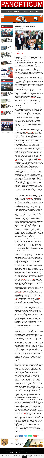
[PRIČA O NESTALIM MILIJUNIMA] (5, 100)
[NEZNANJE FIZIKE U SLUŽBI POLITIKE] (5, 112)
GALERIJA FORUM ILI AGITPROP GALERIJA (12, 105)
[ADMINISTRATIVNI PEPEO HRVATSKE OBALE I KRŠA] (5, 40)
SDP (22, 53)
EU (21, 11)
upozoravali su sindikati (22, 292)
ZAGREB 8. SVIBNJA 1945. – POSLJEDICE (11, 61)
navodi (24, 413)
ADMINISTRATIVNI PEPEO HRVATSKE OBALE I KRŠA (11, 39)
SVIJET (25, 11)
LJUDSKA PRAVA (9, 11)
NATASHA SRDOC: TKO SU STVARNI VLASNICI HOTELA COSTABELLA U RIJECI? (7, 123)
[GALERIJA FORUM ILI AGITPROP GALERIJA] (5, 106)
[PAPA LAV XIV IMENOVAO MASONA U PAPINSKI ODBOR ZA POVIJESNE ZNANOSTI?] (5, 54)
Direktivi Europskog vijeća (27, 279)
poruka (36, 188)
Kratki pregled (33, 97)
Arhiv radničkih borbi (31, 132)
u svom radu (29, 198)
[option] (9, 47)
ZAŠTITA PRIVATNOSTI (10, 452)
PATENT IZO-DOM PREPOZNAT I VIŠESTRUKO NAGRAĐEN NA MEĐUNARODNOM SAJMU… (9, 46)
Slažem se (24, 456)
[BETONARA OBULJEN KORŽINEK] (5, 94)
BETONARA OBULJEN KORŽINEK (11, 93)
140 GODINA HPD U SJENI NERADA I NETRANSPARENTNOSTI (10, 85)
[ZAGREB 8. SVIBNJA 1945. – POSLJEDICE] (5, 62)
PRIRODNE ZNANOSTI (33, 11)
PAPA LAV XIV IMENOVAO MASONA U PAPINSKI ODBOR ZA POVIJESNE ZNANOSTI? (9, 54)
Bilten (18, 53)
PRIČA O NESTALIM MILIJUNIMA (11, 99)
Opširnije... (30, 456)
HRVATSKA (16, 11)
